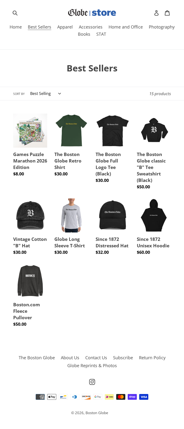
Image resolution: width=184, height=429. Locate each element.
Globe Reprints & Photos (92, 365)
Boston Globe (97, 412)
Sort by (19, 94)
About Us (70, 357)
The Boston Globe (37, 357)
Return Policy (152, 357)
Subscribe (123, 357)
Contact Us (96, 357)
